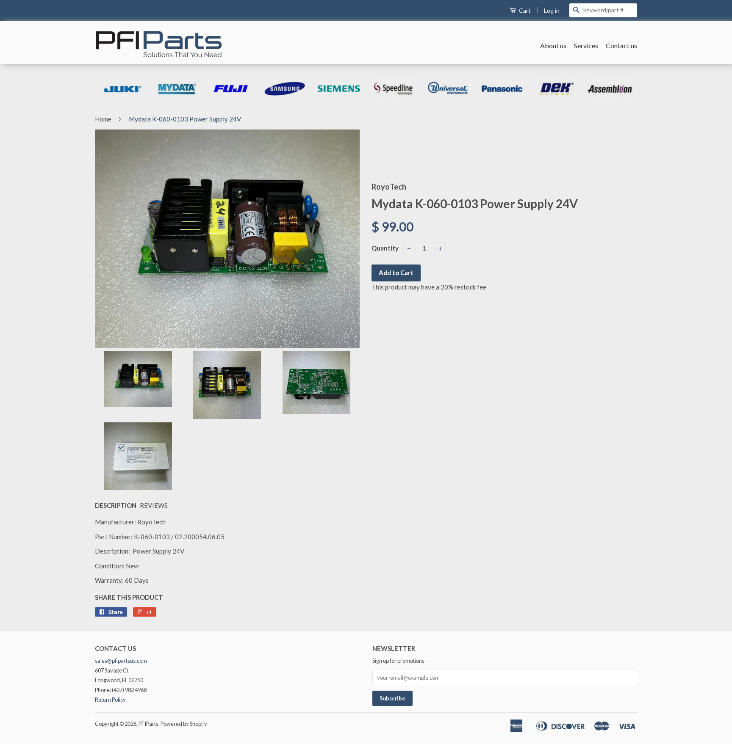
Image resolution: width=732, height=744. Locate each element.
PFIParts (148, 723)
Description (115, 505)
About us (553, 45)
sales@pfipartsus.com (121, 660)
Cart (524, 10)
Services (586, 45)
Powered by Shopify (184, 723)
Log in (552, 10)
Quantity (385, 248)
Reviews (154, 505)
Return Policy (110, 699)
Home (103, 119)
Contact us (621, 45)
